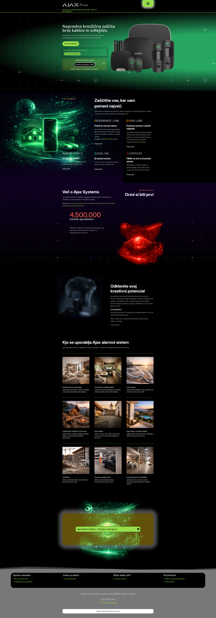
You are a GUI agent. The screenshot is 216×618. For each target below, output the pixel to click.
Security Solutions (78, 203)
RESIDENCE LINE (107, 139)
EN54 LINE (137, 142)
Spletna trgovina (70, 43)
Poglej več (98, 144)
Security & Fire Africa (77, 206)
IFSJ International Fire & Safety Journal (96, 203)
